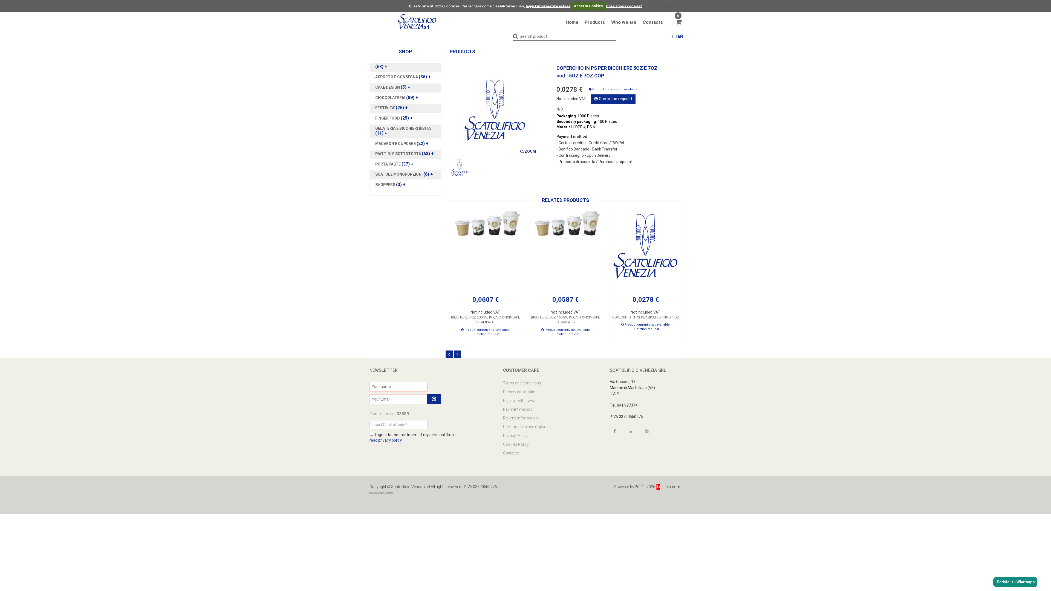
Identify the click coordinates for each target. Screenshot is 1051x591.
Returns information (520, 418)
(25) (394, 118)
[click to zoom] (495, 111)
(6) (404, 174)
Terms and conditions (522, 383)
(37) (394, 164)
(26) (391, 107)
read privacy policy (385, 440)
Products (595, 22)
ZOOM (530, 151)
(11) (403, 130)
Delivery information (520, 392)
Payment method (518, 409)
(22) (402, 143)
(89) (396, 97)
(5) (392, 87)
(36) (403, 76)
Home (572, 22)
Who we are (623, 22)
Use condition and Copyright (527, 427)
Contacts (653, 22)
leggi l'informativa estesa (548, 6)
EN (680, 36)
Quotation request (615, 98)
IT (673, 36)
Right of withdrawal (519, 400)
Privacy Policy (515, 435)
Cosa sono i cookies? (624, 6)
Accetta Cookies (588, 6)
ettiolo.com (670, 487)
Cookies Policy (516, 444)
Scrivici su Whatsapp (1015, 582)
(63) (381, 66)
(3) (390, 184)
